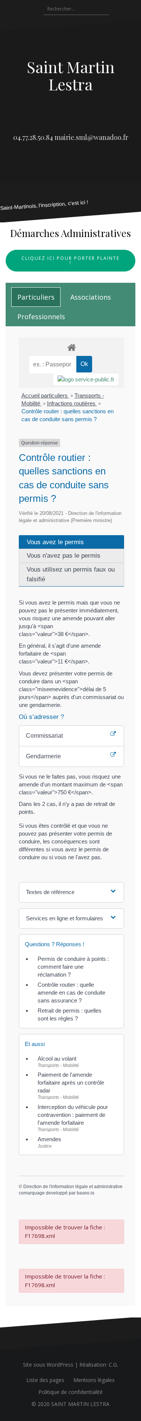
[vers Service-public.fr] (85, 379)
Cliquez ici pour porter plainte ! (70, 260)
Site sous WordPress (48, 1364)
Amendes (49, 1139)
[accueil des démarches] (71, 347)
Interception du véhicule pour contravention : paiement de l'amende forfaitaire (73, 1115)
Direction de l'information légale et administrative (73, 1186)
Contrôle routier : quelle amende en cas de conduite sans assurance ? (71, 992)
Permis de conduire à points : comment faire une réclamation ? (73, 967)
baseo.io (85, 1193)
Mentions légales (94, 1379)
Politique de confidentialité (70, 1391)
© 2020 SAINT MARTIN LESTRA (70, 1403)
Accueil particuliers (45, 395)
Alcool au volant (57, 1058)
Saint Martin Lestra (71, 75)
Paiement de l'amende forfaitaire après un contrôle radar (71, 1082)
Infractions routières (72, 403)
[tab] (36, 297)
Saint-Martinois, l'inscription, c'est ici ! (44, 205)
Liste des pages (45, 1379)
